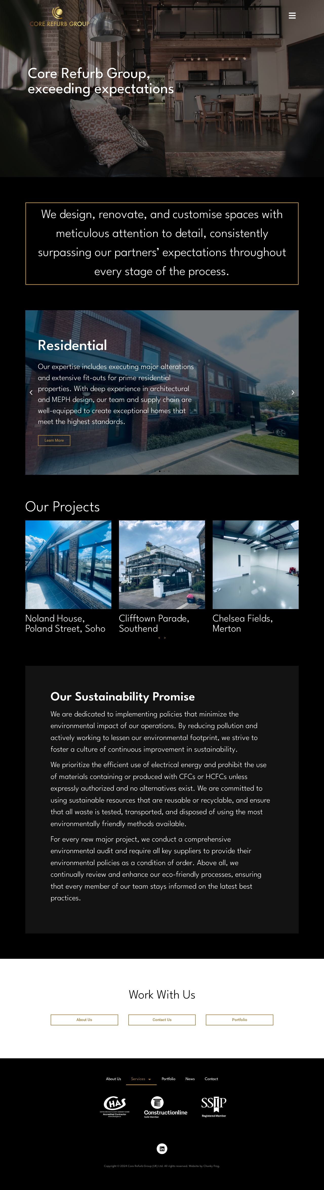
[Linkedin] (162, 1148)
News (190, 1079)
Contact (211, 1079)
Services (138, 1079)
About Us (113, 1079)
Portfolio (168, 1079)
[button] (31, 392)
